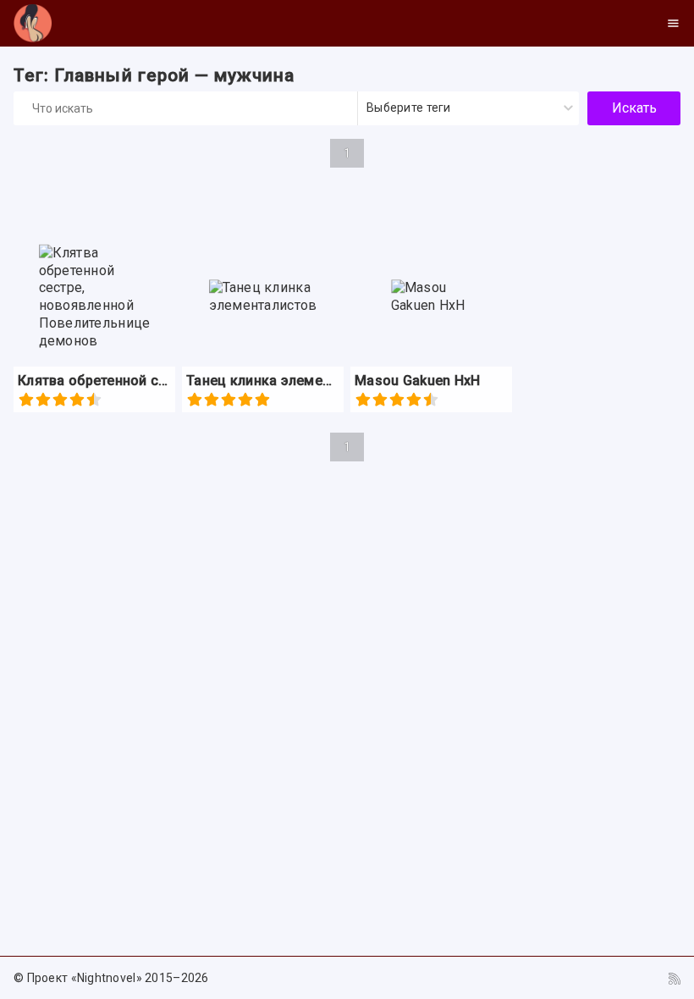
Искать (634, 108)
